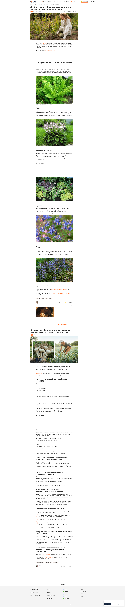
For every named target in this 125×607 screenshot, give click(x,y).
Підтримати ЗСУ (85, 1)
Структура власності (51, 595)
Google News (83, 591)
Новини (49, 1)
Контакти (49, 592)
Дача (35, 4)
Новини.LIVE (39, 373)
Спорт (63, 1)
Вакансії (48, 591)
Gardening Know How (50, 50)
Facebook (66, 596)
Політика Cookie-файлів (35, 595)
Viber (66, 593)
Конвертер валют (50, 599)
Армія (54, 1)
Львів (63, 575)
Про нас (48, 589)
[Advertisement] (53, 57)
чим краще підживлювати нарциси (59, 289)
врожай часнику (48, 562)
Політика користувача (34, 589)
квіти (43, 298)
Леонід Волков (41, 566)
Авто (31, 571)
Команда (48, 596)
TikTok (82, 589)
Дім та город (65, 571)
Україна (44, 1)
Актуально (48, 571)
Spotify (82, 593)
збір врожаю (55, 562)
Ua (91, 1)
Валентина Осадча (42, 303)
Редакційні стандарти (34, 594)
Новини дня (48, 580)
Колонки (68, 1)
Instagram (67, 594)
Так (107, 604)
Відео (74, 1)
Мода (31, 580)
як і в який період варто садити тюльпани (60, 293)
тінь (50, 298)
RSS (82, 596)
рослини (44, 43)
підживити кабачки (45, 554)
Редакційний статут (34, 592)
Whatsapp (67, 598)
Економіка (59, 1)
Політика (80, 580)
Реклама (48, 594)
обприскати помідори (48, 557)
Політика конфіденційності (35, 591)
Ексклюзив (32, 575)
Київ (47, 575)
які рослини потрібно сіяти (56, 285)
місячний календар (40, 562)
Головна (31, 4)
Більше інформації (115, 604)
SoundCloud (83, 594)
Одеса (63, 580)
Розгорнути (62, 584)
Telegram (66, 591)
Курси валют (49, 598)
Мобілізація (81, 575)
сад (46, 298)
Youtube (66, 589)
